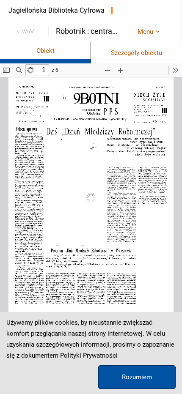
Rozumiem (137, 377)
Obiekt (45, 51)
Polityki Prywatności (89, 355)
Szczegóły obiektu (136, 53)
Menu (145, 32)
